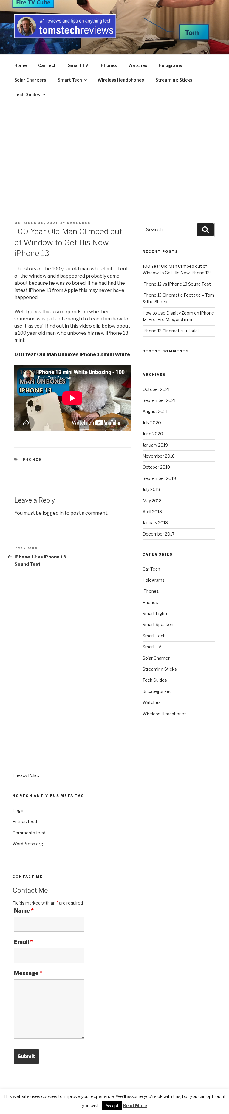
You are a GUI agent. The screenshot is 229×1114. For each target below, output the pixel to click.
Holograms (170, 65)
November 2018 (159, 456)
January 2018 (155, 522)
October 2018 (156, 467)
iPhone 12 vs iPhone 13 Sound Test (177, 284)
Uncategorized (157, 691)
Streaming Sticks (173, 79)
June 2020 (153, 433)
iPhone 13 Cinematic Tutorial (171, 330)
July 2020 (152, 422)
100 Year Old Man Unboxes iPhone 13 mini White (72, 354)
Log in (19, 810)
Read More (135, 1105)
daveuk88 (79, 223)
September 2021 (159, 400)
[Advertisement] (114, 149)
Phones (32, 459)
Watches (137, 65)
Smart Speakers (159, 624)
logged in (53, 513)
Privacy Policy (26, 775)
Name (24, 911)
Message (28, 973)
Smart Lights (155, 613)
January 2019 (155, 445)
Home (20, 65)
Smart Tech (70, 79)
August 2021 (155, 411)
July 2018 (151, 489)
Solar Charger (156, 658)
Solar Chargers (30, 79)
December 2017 (158, 533)
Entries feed (25, 821)
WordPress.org (28, 843)
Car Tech (47, 65)
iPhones (108, 65)
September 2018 (159, 478)
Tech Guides (27, 94)
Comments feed (29, 832)
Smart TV (78, 65)
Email (23, 942)
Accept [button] (112, 1105)
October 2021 (156, 389)
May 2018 (152, 500)
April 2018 (152, 511)
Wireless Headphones (121, 79)
